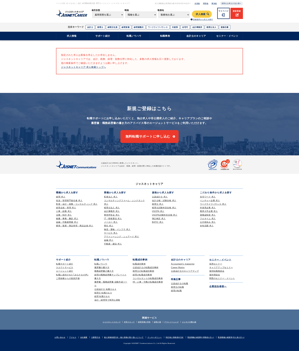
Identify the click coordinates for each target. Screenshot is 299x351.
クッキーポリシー (154, 337)
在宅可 (185, 27)
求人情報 (72, 35)
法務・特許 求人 (64, 215)
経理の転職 (176, 290)
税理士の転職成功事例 (143, 271)
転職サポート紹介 (64, 264)
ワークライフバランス (158, 27)
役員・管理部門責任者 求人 (69, 200)
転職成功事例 (139, 264)
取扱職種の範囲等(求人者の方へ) (231, 337)
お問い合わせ (60, 337)
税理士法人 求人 (112, 207)
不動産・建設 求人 (113, 244)
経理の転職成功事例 (142, 275)
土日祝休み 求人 (208, 222)
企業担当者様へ (217, 286)
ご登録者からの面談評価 (68, 278)
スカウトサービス (64, 267)
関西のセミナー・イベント (222, 278)
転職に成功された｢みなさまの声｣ (72, 275)
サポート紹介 (102, 35)
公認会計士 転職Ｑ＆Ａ (105, 289)
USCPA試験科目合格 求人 (164, 215)
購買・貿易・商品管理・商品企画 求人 (74, 226)
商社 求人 (108, 226)
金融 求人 (108, 240)
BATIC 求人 (158, 222)
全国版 (197, 3)
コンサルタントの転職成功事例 (148, 278)
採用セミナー (215, 264)
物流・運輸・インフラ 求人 (117, 229)
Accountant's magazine (183, 264)
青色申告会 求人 (112, 215)
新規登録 (237, 11)
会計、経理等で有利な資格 (107, 300)
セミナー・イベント (227, 35)
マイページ (223, 11)
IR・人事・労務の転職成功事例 (148, 282)
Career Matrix (178, 267)
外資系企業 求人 (208, 207)
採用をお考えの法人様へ (231, 3)
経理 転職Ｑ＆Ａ (102, 296)
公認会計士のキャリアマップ (185, 271)
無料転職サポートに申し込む (148, 136)
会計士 (90, 27)
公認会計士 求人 (160, 197)
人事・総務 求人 (64, 211)
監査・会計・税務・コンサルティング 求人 (76, 204)
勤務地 (161, 10)
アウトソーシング (171, 322)
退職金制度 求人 (208, 215)
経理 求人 (60, 197)
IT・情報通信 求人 (113, 218)
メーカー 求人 (111, 222)
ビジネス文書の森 (189, 322)
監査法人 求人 (111, 197)
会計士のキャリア (196, 35)
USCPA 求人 (158, 211)
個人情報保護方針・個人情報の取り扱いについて (124, 337)
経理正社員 (113, 27)
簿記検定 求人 (159, 218)
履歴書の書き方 (101, 267)
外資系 (175, 27)
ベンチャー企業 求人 (210, 200)
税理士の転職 (177, 287)
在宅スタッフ (129, 322)
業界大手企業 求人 (209, 211)
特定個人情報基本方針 (175, 337)
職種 (127, 10)
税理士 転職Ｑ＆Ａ (103, 293)
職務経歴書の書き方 (104, 271)
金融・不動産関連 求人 (67, 222)
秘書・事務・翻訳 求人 (67, 218)
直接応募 (225, 27)
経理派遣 (126, 27)
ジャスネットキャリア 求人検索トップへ (83, 67)
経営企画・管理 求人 (66, 207)
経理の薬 (157, 322)
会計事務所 (197, 27)
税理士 (100, 27)
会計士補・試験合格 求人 (164, 200)
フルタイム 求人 (208, 218)
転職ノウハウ (134, 35)
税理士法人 (211, 27)
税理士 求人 (158, 204)
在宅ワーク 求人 (208, 197)
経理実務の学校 (144, 322)
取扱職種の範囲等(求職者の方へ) (200, 337)
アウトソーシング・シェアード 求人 (121, 236)
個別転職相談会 (216, 271)
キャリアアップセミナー (221, 267)
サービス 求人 (111, 233)
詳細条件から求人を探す (203, 19)
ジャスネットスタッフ (112, 322)
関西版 (206, 3)
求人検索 (201, 14)
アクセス (72, 337)
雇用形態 (96, 10)
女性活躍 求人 (207, 226)
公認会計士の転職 (179, 283)
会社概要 (83, 337)
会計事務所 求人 (112, 211)
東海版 (214, 3)
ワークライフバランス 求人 (213, 204)
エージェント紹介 (64, 271)
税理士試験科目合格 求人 (164, 207)
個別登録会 (214, 275)
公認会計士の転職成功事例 (145, 267)
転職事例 (165, 35)
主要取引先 (95, 337)
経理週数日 (139, 27)
